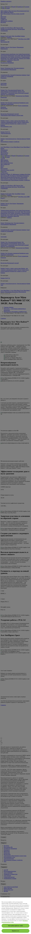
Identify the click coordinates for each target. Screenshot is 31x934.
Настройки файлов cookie (15, 925)
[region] (15, 915)
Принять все (15, 930)
